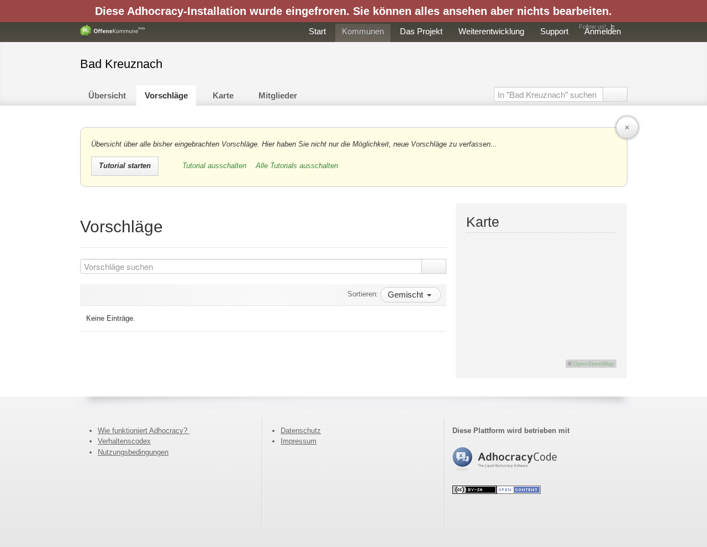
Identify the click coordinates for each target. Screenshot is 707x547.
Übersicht (107, 95)
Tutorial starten (125, 166)
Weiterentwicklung (491, 31)
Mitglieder (277, 95)
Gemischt (406, 294)
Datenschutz (301, 430)
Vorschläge (166, 95)
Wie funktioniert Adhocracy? (143, 430)
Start (317, 31)
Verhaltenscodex (124, 441)
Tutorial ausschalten (215, 166)
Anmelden (602, 31)
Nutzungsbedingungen (133, 452)
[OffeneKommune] (112, 31)
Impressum (298, 441)
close (627, 127)
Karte (223, 95)
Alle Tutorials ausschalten (297, 166)
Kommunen (363, 31)
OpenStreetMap (593, 364)
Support (554, 31)
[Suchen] (615, 94)
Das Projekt (421, 31)
